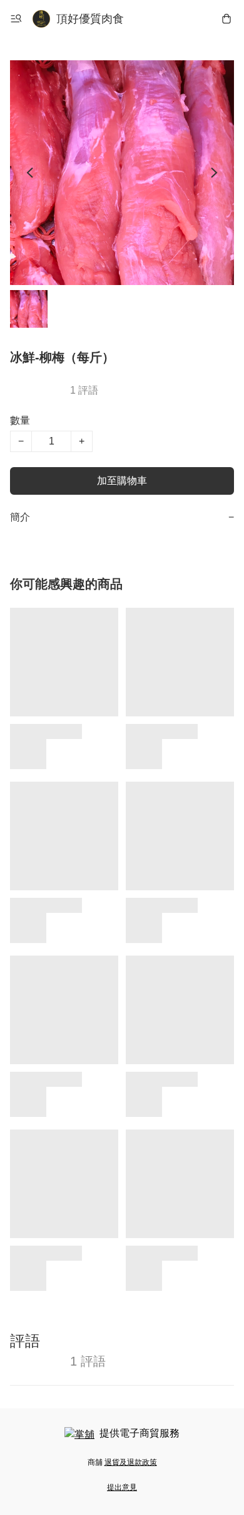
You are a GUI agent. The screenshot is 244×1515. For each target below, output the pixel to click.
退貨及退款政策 (130, 1462)
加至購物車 (122, 480)
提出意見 (122, 1487)
